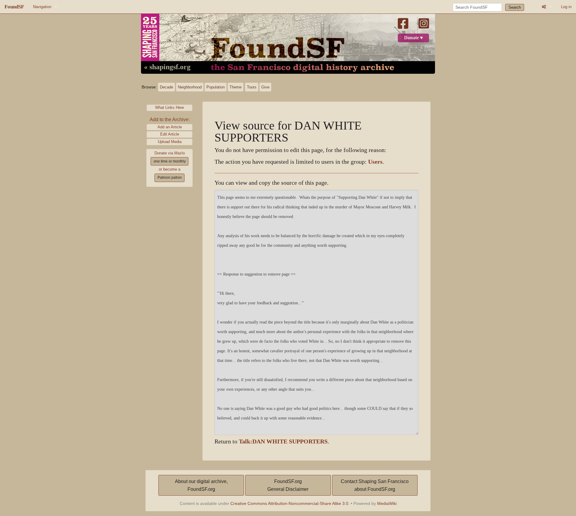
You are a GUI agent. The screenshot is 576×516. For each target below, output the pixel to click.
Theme (236, 87)
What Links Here (169, 107)
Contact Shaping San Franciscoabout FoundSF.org (375, 485)
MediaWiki (387, 503)
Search (514, 7)
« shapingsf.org (167, 67)
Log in (566, 6)
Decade (166, 87)
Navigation (42, 6)
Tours (251, 87)
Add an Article (170, 127)
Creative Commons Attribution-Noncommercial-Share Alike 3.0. (290, 503)
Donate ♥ (413, 37)
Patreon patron (170, 177)
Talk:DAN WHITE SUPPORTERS (283, 441)
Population (215, 87)
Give (265, 87)
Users (375, 161)
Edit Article (169, 134)
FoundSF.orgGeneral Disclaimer (287, 485)
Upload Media (170, 141)
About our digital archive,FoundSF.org (201, 485)
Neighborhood (190, 87)
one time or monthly (170, 161)
